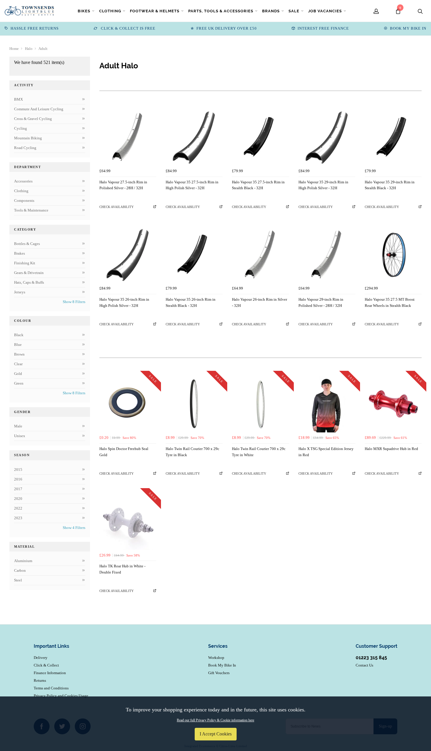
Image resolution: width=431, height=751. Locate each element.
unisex (19, 436)
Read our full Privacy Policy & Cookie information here (215, 720)
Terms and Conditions (51, 688)
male (18, 426)
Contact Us (364, 665)
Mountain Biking (28, 138)
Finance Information (50, 673)
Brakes (19, 253)
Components (24, 200)
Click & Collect (46, 665)
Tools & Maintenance (31, 210)
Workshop (216, 657)
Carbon (20, 570)
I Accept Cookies (216, 733)
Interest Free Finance (323, 28)
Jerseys (19, 292)
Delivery (40, 657)
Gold (18, 373)
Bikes (84, 11)
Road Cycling (25, 148)
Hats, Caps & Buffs (29, 282)
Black (18, 335)
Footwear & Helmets (154, 11)
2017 (18, 489)
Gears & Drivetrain (29, 272)
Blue (18, 344)
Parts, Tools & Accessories (220, 11)
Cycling (20, 128)
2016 (18, 479)
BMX (18, 99)
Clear (18, 364)
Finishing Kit (24, 263)
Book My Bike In (408, 28)
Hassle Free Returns (35, 28)
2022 (18, 508)
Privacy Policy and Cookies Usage (61, 696)
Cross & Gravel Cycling (33, 118)
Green (18, 383)
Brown (19, 354)
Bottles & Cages (27, 243)
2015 (18, 469)
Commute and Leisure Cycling (38, 109)
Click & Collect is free (127, 28)
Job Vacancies (325, 11)
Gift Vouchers (219, 673)
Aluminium (23, 561)
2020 (18, 498)
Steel (18, 580)
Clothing (110, 11)
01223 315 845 (371, 657)
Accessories (23, 181)
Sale (294, 11)
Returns (40, 680)
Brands (271, 11)
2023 (18, 518)
